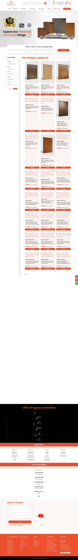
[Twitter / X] (63, 552)
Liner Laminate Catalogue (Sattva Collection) (52, 546)
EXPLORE (32, 94)
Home (9, 8)
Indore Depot (9, 543)
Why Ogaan (41, 8)
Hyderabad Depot (10, 549)
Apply (15, 88)
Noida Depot (9, 539)
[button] (18, 9)
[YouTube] (70, 552)
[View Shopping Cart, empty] (66, 3)
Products (15, 8)
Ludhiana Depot (10, 546)
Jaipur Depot (9, 544)
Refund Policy (36, 541)
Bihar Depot (9, 552)
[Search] (45, 3)
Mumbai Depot (10, 550)
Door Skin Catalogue (51, 548)
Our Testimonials (23, 543)
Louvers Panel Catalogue (51, 550)
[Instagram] (64, 552)
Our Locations (23, 539)
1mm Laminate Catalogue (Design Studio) (52, 540)
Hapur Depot (9, 541)
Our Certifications (23, 544)
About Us (22, 542)
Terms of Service (37, 544)
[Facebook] (61, 552)
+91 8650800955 (60, 2)
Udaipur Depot (10, 548)
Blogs (21, 549)
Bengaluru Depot (10, 553)
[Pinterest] (68, 552)
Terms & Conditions (20, 525)
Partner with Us (56, 8)
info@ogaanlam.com (64, 544)
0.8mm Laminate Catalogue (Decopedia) (51, 543)
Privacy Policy (14, 525)
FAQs (21, 547)
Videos (49, 8)
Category (22, 541)
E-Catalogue (32, 8)
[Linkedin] (66, 552)
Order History (36, 539)
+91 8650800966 (60, 4)
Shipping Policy (36, 542)
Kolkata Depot (10, 547)
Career (21, 548)
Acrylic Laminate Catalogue (52, 549)
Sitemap (35, 546)
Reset (10, 88)
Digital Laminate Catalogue (52, 544)
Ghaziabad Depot (10, 542)
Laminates (23, 8)
